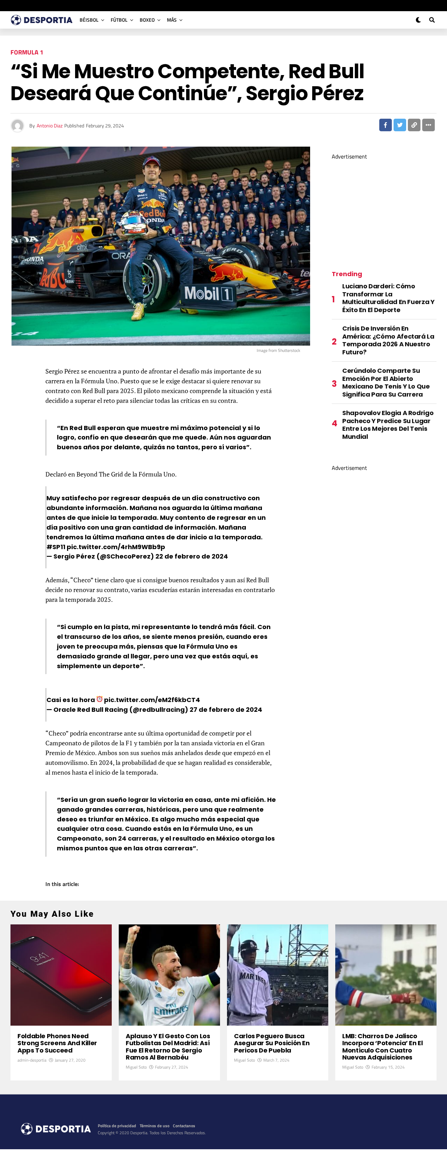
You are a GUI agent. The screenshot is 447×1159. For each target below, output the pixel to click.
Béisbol (89, 19)
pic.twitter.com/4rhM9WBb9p (116, 546)
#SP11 (55, 546)
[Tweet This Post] (400, 125)
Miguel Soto (136, 1067)
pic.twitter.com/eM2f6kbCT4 (152, 699)
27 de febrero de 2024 (226, 709)
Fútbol (119, 19)
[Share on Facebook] (385, 125)
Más (172, 19)
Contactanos (184, 1125)
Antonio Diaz (50, 125)
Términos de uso (154, 1125)
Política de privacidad (117, 1125)
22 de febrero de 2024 (191, 556)
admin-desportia (31, 1060)
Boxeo (147, 19)
